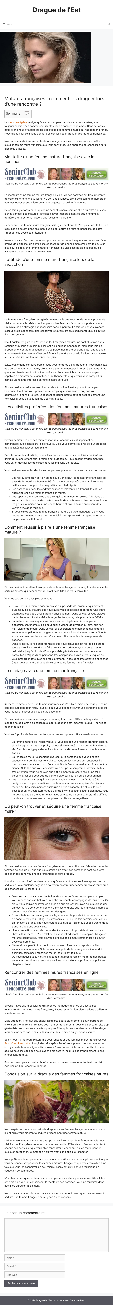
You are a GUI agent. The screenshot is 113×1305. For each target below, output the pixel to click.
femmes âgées (18, 122)
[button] (25, 113)
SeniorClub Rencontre (17, 1043)
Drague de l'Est (57, 10)
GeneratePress (78, 1300)
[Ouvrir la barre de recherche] (109, 24)
